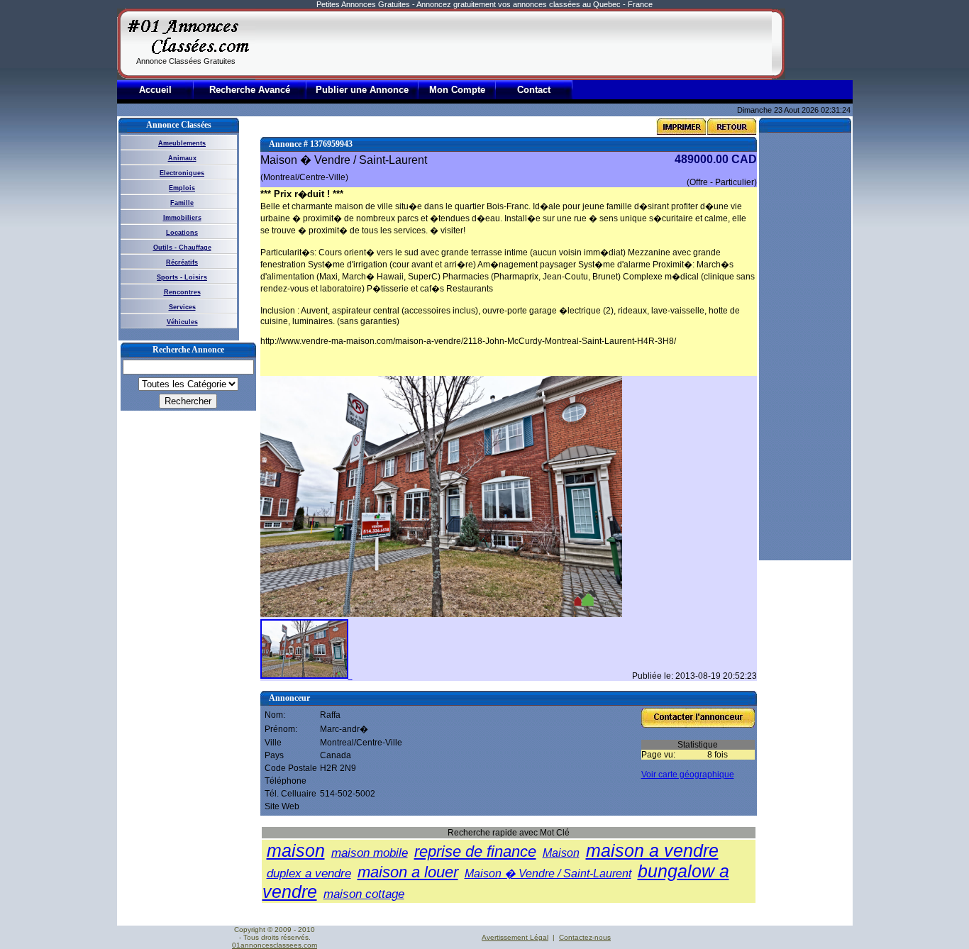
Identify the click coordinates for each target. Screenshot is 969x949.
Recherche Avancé (249, 89)
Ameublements (182, 143)
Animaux (182, 158)
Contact (533, 89)
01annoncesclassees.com (274, 945)
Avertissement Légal (515, 937)
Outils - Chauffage (182, 247)
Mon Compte (457, 89)
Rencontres (182, 292)
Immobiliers (182, 217)
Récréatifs (182, 262)
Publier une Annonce (362, 89)
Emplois (182, 188)
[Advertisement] (513, 44)
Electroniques (182, 173)
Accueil (155, 89)
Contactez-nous (585, 937)
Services (182, 307)
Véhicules (182, 322)
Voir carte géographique (687, 774)
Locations (182, 232)
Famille (182, 202)
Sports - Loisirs (182, 277)
